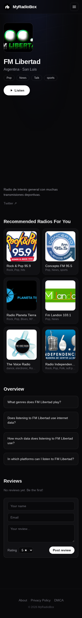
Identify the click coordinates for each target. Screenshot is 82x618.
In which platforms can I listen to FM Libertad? (41, 459)
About (23, 600)
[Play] (31, 237)
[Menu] (74, 7)
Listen (19, 90)
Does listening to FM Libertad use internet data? (38, 420)
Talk (36, 77)
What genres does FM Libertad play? (34, 402)
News (22, 77)
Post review (62, 550)
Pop (9, 77)
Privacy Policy (41, 600)
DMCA (59, 600)
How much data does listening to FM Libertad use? (40, 441)
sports (50, 77)
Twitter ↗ (10, 203)
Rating (12, 550)
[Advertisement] (41, 139)
